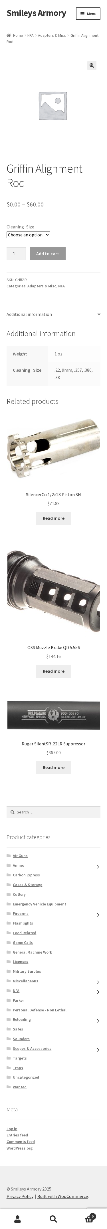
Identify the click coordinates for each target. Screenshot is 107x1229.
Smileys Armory (36, 13)
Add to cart (47, 253)
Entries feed (17, 1135)
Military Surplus (27, 971)
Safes (18, 1029)
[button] (91, 65)
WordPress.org (20, 1148)
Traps (18, 1067)
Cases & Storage (27, 884)
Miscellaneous (25, 980)
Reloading (22, 1019)
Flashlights (23, 923)
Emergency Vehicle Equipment (39, 904)
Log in (12, 1128)
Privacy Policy (20, 1196)
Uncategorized (26, 1077)
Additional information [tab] (29, 314)
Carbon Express (26, 875)
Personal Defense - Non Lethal (39, 1010)
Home (18, 35)
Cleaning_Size (20, 227)
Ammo (18, 865)
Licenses (20, 961)
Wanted (20, 1086)
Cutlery (19, 894)
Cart (82, 1214)
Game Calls (23, 942)
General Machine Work (32, 952)
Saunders (21, 1038)
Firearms (21, 913)
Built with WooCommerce (62, 1196)
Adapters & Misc (52, 35)
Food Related (24, 932)
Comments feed (21, 1141)
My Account (18, 1219)
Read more (53, 518)
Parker (18, 1000)
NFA (30, 35)
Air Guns (20, 855)
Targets (20, 1058)
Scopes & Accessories (32, 1048)
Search (53, 1219)
